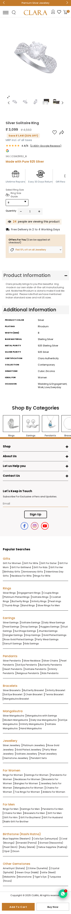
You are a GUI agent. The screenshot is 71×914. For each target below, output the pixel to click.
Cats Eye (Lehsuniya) (45, 838)
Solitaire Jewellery (26, 753)
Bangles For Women (26, 783)
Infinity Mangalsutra (32, 724)
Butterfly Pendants (51, 664)
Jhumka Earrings (48, 631)
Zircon (15, 851)
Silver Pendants (12, 660)
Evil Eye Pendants (27, 664)
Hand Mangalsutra (31, 728)
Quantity (11, 210)
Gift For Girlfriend (21, 567)
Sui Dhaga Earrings (25, 631)
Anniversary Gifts (33, 571)
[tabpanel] (35, 61)
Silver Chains (50, 660)
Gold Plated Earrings (54, 635)
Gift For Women (12, 563)
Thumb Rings (11, 605)
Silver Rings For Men (48, 605)
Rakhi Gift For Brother (16, 821)
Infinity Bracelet (56, 690)
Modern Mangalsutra (16, 720)
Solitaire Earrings (30, 622)
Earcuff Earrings (13, 643)
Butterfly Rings (20, 601)
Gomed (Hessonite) (51, 842)
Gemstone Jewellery (16, 758)
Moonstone (25, 876)
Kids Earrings (31, 643)
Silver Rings (9, 592)
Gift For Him (11, 817)
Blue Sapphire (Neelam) (17, 838)
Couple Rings (51, 592)
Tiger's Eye (40, 876)
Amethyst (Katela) (14, 868)
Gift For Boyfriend (30, 817)
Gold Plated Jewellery (28, 749)
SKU (8, 156)
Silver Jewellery (11, 745)
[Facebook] (24, 526)
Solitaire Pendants (35, 669)
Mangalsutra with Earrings (42, 715)
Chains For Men (13, 813)
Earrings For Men (30, 809)
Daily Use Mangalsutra (44, 720)
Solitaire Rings (40, 597)
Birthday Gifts (12, 571)
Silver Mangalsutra (13, 715)
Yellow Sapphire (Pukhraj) (52, 847)
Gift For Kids (41, 567)
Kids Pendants (50, 673)
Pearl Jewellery (48, 753)
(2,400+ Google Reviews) (45, 146)
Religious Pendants (28, 673)
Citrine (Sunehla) (38, 868)
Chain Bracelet (34, 694)
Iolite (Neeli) (48, 872)
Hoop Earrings (30, 626)
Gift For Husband (53, 817)
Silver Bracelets (12, 690)
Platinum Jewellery (34, 745)
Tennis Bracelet (54, 694)
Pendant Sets (39, 758)
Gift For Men (55, 813)
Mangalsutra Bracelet (16, 698)
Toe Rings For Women (27, 791)
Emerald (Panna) (27, 842)
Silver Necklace (32, 660)
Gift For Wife (31, 563)
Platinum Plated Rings (17, 597)
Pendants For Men (52, 809)
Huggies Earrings (49, 626)
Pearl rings (55, 601)
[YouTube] (45, 526)
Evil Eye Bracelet (13, 694)
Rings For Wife (42, 575)
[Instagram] (34, 526)
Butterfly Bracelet (33, 690)
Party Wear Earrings (47, 639)
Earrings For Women (37, 775)
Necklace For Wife (21, 575)
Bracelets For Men (34, 813)
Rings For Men (11, 809)
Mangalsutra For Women (29, 787)
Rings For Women (13, 775)
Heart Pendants (13, 669)
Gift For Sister (49, 563)
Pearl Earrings (11, 626)
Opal (6, 851)
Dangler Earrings (13, 635)
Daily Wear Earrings (54, 622)
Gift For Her (56, 567)
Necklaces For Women (27, 779)
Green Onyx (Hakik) (27, 872)
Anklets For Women (54, 791)
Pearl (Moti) (11, 847)
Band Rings (28, 605)
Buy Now (52, 907)
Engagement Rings (29, 592)
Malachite (10, 876)
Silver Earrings (11, 622)
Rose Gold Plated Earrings (19, 639)
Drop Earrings (33, 635)
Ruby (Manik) (27, 847)
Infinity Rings (39, 601)
